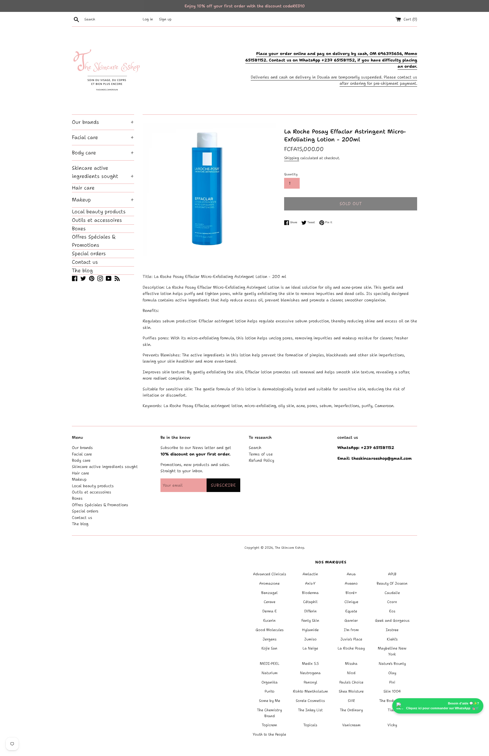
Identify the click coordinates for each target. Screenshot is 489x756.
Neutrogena (310, 672)
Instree (392, 629)
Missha (351, 663)
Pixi (392, 682)
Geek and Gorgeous (392, 620)
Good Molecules (270, 629)
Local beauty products (99, 211)
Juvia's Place (351, 639)
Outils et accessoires (97, 220)
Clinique (351, 601)
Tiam (392, 710)
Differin (310, 611)
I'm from (351, 629)
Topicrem (269, 725)
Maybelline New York (392, 651)
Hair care (83, 187)
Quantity (290, 174)
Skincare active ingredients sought (103, 172)
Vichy (392, 725)
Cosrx (392, 601)
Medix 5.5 (310, 663)
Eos (392, 611)
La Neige (310, 648)
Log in (148, 19)
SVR (351, 700)
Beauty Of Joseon (392, 583)
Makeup (103, 199)
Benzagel (269, 592)
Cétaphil (310, 601)
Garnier (351, 620)
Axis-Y (310, 583)
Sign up (165, 19)
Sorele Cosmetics (310, 700)
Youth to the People (269, 734)
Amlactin (310, 574)
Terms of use (261, 454)
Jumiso (310, 639)
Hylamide (310, 629)
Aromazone (269, 583)
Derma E (269, 611)
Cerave (269, 601)
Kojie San (269, 648)
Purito (269, 691)
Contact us (85, 262)
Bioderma (310, 592)
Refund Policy (261, 460)
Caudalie (392, 592)
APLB (392, 574)
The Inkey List (310, 710)
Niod (351, 672)
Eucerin (269, 620)
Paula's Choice (351, 682)
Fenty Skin (310, 620)
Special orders (89, 253)
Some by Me (269, 700)
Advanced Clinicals (269, 574)
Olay (392, 672)
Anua (351, 574)
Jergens (269, 639)
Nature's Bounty (392, 663)
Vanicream (351, 725)
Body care (103, 152)
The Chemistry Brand (269, 713)
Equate (351, 611)
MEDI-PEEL (269, 663)
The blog (82, 270)
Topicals (310, 725)
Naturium (269, 672)
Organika (269, 682)
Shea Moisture (351, 691)
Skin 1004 (392, 691)
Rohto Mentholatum (310, 691)
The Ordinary (351, 710)
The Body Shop (392, 700)
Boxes (79, 228)
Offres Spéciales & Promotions (93, 240)
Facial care (103, 137)
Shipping (291, 158)
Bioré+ (351, 592)
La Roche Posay (351, 648)
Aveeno (351, 583)
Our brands (103, 122)
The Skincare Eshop (289, 548)
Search (255, 447)
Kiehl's (392, 639)
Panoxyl (310, 682)
